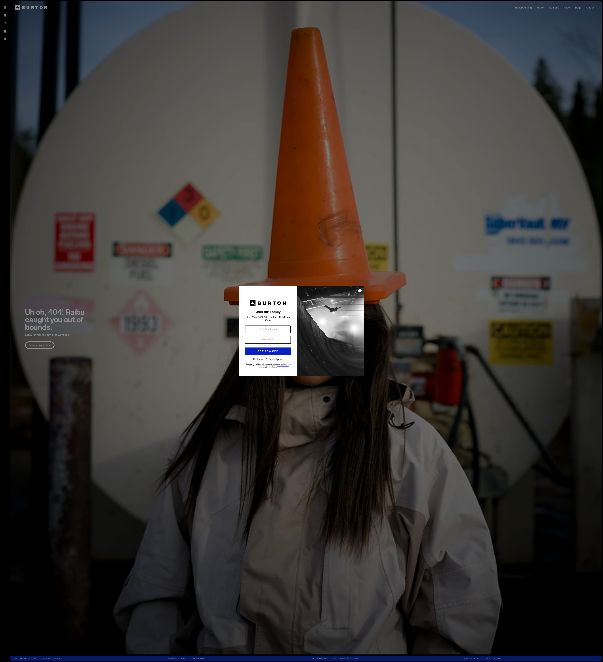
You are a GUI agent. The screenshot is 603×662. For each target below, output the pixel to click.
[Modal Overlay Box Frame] (301, 331)
